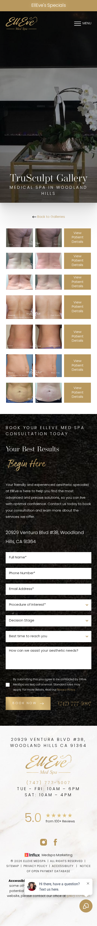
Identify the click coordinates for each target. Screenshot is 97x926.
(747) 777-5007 (74, 703)
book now (24, 703)
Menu (87, 23)
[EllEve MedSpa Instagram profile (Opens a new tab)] (43, 842)
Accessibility (63, 866)
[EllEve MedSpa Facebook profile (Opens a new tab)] (55, 842)
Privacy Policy (66, 690)
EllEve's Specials (48, 5)
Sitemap (12, 866)
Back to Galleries (50, 217)
